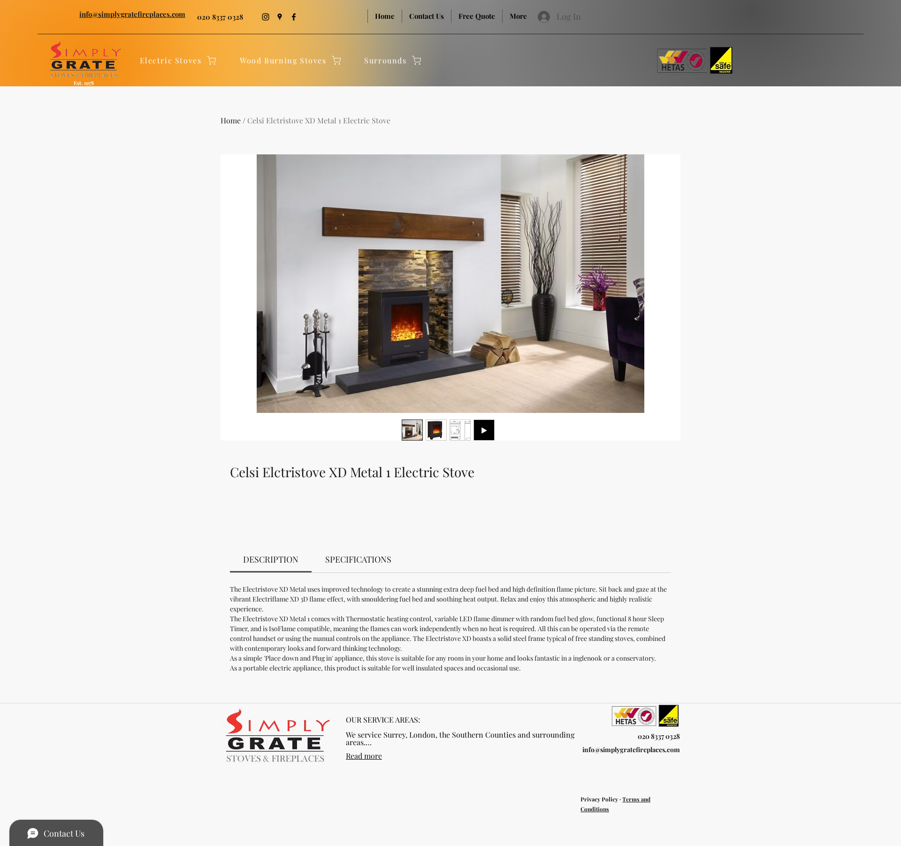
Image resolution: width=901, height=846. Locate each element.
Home (231, 120)
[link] (270, 559)
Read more (364, 756)
